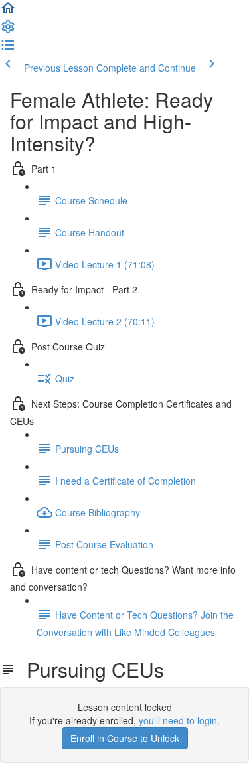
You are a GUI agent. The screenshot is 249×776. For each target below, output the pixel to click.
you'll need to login (178, 720)
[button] (8, 12)
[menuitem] (8, 30)
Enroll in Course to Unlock (124, 738)
